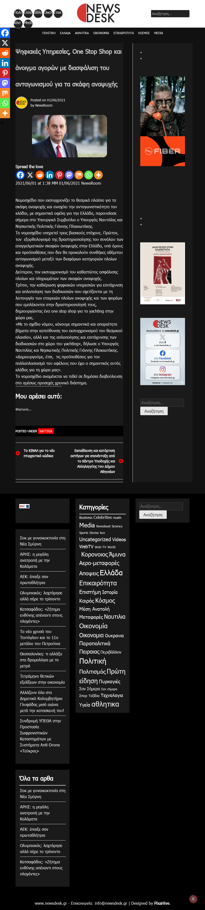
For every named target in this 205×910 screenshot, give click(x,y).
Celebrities (103, 517)
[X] (30, 175)
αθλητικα (38, 14)
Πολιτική (18, 14)
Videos (119, 539)
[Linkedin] (49, 175)
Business (85, 517)
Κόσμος (17, 24)
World (112, 547)
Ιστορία (110, 592)
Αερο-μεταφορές (99, 562)
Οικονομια (91, 635)
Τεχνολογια (112, 695)
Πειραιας (89, 651)
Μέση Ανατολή (94, 608)
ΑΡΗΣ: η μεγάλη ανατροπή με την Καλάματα (35, 560)
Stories (94, 533)
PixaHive (161, 903)
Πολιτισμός (92, 671)
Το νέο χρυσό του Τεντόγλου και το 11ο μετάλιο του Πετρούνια (40, 637)
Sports (83, 533)
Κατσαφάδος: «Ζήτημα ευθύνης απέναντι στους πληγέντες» (41, 615)
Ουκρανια (114, 635)
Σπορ (83, 695)
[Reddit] (40, 175)
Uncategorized (95, 539)
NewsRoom (43, 105)
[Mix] (78, 175)
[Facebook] (20, 175)
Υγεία (84, 704)
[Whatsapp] (88, 175)
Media (28, 24)
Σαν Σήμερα (89, 688)
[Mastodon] (69, 175)
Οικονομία (48, 14)
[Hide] (2, 123)
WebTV (86, 546)
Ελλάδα (28, 14)
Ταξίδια (94, 695)
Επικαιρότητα (58, 14)
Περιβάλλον (110, 652)
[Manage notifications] (193, 899)
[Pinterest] (59, 175)
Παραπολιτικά (94, 643)
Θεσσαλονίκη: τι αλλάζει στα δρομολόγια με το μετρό (41, 659)
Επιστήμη (90, 591)
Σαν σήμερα (109, 689)
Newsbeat (103, 526)
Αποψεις (88, 573)
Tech (102, 532)
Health (117, 518)
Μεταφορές (91, 616)
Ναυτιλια (46, 431)
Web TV (100, 547)
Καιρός (86, 600)
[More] (98, 175)
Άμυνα (117, 554)
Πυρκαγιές (109, 681)
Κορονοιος (93, 554)
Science (117, 526)
